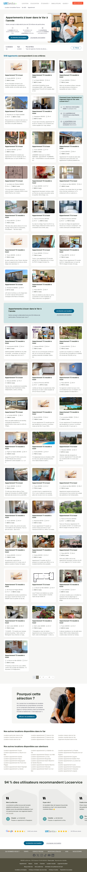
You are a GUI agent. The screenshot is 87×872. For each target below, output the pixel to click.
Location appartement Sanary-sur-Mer (43, 755)
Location (25, 3)
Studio (36, 863)
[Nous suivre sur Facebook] (34, 855)
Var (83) (24, 7)
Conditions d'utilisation (21, 870)
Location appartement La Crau (40, 757)
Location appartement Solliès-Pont (69, 759)
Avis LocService (39, 866)
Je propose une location (37, 37)
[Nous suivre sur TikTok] (45, 855)
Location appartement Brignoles (41, 759)
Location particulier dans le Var (13, 735)
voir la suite (9, 813)
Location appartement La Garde (13, 769)
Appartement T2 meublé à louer (42, 76)
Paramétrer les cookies (66, 870)
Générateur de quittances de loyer (54, 866)
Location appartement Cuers (67, 765)
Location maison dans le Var (67, 735)
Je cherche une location (18, 37)
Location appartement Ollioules (40, 767)
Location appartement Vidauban (68, 769)
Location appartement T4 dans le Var (42, 739)
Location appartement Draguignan (14, 761)
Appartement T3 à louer (41, 146)
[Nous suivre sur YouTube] (49, 855)
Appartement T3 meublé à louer (69, 147)
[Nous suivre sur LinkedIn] (53, 855)
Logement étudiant (62, 863)
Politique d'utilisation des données (38, 870)
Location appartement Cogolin (67, 757)
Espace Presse (38, 851)
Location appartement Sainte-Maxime (42, 765)
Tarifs (26, 851)
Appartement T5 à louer (14, 412)
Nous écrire (77, 851)
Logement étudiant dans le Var (67, 739)
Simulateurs (56, 3)
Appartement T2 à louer (14, 75)
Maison (30, 863)
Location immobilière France (12, 7)
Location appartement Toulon (13, 750)
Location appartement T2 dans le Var (42, 735)
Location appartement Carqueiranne (69, 767)
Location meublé (51, 863)
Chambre (42, 863)
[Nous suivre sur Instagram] (41, 855)
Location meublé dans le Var (67, 737)
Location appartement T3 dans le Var (42, 737)
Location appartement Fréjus (12, 759)
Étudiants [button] (44, 3)
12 (49, 677)
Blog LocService (28, 866)
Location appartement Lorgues (67, 771)
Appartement (23, 863)
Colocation (34, 3)
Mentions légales (54, 851)
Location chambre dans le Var (13, 737)
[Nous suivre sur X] (38, 855)
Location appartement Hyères (13, 757)
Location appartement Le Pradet (68, 750)
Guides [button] (65, 3)
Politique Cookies (53, 870)
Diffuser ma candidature (26, 716)
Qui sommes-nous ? (12, 851)
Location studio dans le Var (12, 739)
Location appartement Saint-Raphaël (15, 767)
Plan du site (51, 860)
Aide (66, 851)
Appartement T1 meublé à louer (69, 342)
